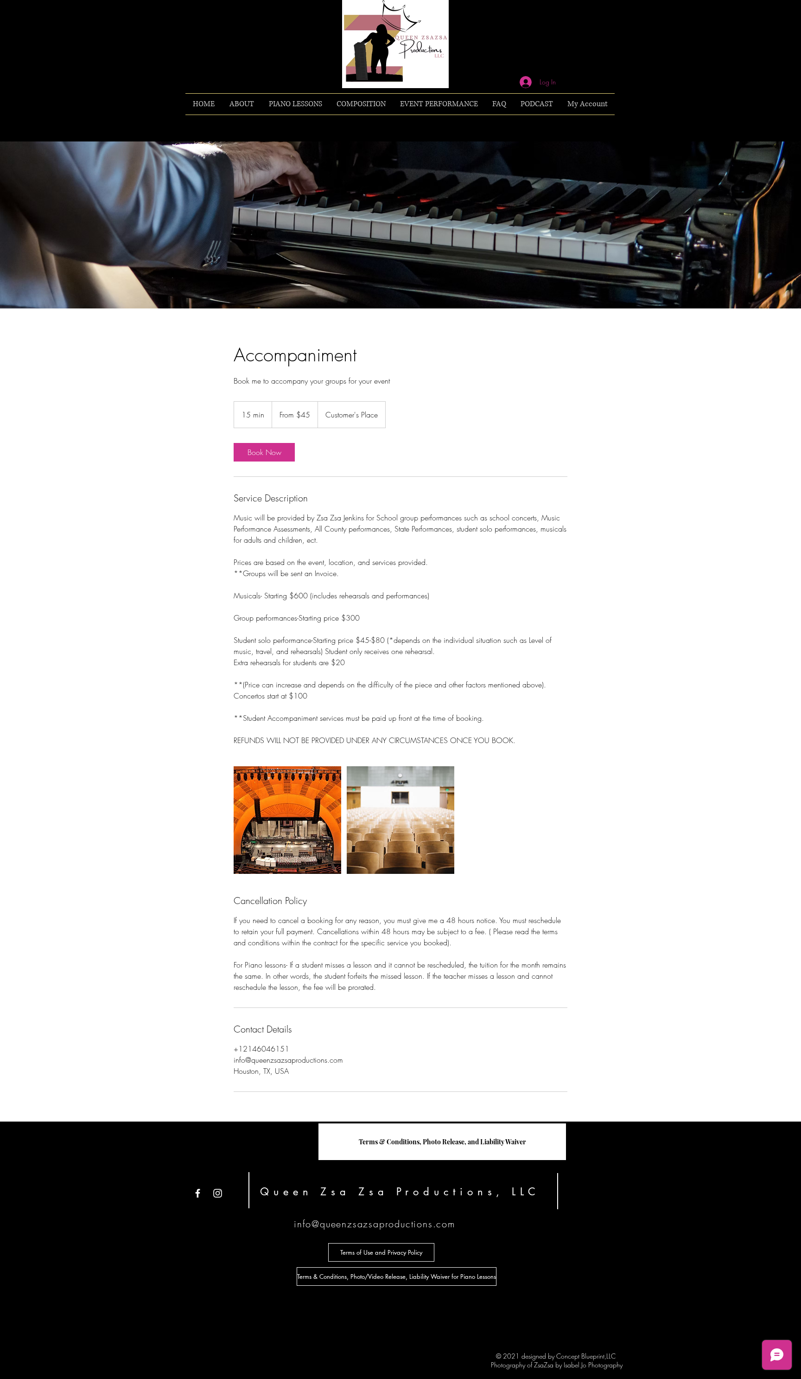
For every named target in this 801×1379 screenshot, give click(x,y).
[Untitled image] (287, 820)
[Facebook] (197, 1193)
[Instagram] (217, 1193)
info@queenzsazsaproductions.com (375, 1224)
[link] (264, 452)
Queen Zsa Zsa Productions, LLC (400, 1191)
